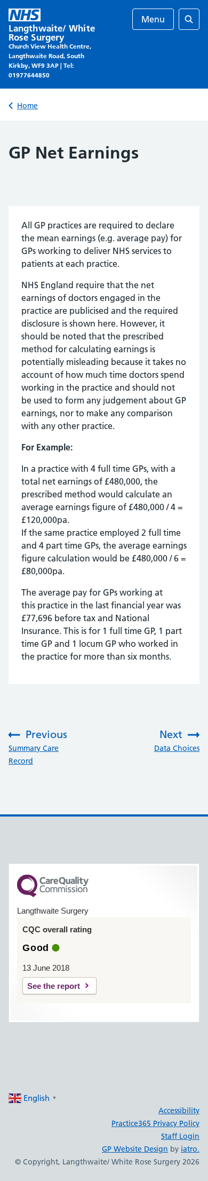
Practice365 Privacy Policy (155, 1123)
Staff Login (180, 1136)
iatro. (190, 1149)
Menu (153, 19)
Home (27, 105)
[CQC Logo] (53, 894)
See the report (53, 985)
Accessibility (178, 1110)
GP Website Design (135, 1149)
